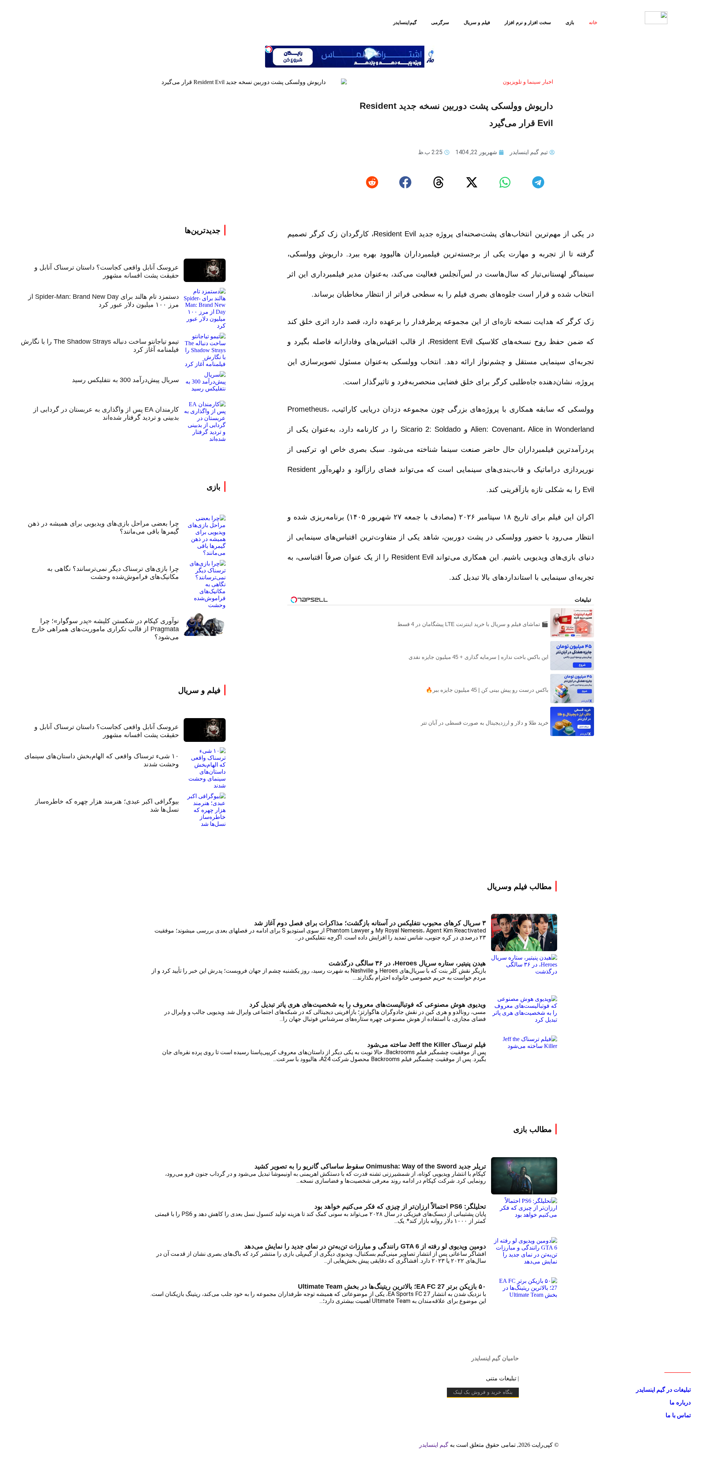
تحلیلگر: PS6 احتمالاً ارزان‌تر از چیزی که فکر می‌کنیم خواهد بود (400, 1206)
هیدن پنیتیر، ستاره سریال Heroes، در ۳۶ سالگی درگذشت (407, 963)
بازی (570, 22)
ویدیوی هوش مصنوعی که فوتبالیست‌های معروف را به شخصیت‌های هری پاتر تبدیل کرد (367, 1004)
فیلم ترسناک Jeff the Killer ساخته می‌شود (426, 1044)
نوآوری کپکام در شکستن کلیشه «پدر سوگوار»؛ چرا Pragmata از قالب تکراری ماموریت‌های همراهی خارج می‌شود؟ (105, 629)
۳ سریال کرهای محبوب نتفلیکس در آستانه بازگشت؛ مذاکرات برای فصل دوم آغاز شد (370, 923)
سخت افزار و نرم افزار (528, 22)
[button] (537, 182)
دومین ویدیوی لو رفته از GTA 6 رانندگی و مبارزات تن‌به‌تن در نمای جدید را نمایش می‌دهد (365, 1246)
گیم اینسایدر (433, 1445)
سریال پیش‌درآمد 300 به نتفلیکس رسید (125, 380)
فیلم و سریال (477, 22)
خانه (593, 22)
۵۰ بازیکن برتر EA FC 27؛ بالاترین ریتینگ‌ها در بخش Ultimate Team (392, 1286)
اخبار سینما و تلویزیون (528, 82)
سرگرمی (440, 22)
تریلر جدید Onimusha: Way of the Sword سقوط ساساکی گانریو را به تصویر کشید (370, 1166)
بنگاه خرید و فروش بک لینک (483, 1392)
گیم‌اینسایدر (405, 22)
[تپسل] (268, 49)
